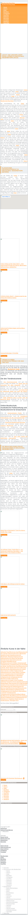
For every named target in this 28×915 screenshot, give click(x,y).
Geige (5, 10)
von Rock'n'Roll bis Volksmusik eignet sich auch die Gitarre (14, 390)
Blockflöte (6, 12)
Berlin (7, 891)
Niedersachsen (10, 900)
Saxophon (6, 21)
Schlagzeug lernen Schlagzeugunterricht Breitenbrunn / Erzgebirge (14, 698)
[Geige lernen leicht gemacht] (10, 613)
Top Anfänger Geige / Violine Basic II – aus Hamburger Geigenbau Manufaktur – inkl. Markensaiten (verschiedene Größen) (12, 551)
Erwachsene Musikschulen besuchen (15, 422)
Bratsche (22, 117)
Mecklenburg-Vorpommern (13, 899)
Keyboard (6, 16)
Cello (2, 119)
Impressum (4, 828)
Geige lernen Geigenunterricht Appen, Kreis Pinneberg (12, 679)
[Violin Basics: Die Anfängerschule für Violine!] (10, 582)
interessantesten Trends (15, 413)
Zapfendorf (4, 681)
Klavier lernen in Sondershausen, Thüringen (12, 699)
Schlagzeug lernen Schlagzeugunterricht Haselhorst (12, 690)
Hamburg (8, 896)
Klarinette (6, 18)
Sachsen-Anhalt (10, 908)
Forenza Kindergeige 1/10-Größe (9, 353)
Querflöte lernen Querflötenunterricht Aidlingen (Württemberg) (13, 688)
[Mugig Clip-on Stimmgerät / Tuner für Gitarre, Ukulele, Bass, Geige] (10, 529)
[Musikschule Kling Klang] (8, 3)
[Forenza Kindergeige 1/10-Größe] (10, 351)
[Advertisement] (14, 38)
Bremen (8, 894)
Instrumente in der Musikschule (12, 869)
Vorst (17, 700)
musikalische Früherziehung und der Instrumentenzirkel (14, 417)
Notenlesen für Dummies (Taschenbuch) (12, 778)
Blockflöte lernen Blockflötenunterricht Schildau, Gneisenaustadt (13, 662)
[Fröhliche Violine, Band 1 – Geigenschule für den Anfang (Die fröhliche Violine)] (10, 294)
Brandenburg (10, 893)
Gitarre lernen (4, 846)
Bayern (8, 889)
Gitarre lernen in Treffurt (7, 671)
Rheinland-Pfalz (10, 903)
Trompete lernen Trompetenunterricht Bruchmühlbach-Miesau (13, 693)
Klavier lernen (4, 837)
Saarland (8, 905)
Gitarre (5, 9)
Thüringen (9, 911)
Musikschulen (4, 856)
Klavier (5, 7)
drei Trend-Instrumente (10, 382)
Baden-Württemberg (12, 888)
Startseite (6, 868)
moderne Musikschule (7, 425)
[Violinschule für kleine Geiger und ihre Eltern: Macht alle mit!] (10, 326)
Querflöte (6, 15)
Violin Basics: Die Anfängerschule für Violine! (13, 584)
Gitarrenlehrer (5, 849)
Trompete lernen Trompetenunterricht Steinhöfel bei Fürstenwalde (13, 674)
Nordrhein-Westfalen (12, 902)
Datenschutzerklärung (7, 830)
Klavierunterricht (5, 838)
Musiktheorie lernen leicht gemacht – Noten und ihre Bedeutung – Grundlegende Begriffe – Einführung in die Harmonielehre (14, 742)
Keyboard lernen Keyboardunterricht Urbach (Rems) (12, 671)
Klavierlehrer (4, 840)
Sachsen (8, 907)
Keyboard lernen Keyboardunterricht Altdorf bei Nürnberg (12, 657)
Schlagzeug (6, 13)
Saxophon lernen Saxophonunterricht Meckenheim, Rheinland (11, 655)
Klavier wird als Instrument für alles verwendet (14, 384)
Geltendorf (3, 652)
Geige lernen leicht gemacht (8, 615)
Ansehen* (4, 270)
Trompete (6, 19)
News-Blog (6, 23)
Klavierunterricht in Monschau (18, 667)
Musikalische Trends (13, 369)
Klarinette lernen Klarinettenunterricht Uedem (13, 669)
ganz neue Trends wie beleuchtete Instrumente (14, 437)
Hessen (8, 897)
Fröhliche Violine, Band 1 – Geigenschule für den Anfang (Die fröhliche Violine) (14, 297)
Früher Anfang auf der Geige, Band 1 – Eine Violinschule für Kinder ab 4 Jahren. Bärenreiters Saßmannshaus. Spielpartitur (14, 265)
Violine (25, 90)
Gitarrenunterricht (6, 847)
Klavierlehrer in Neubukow (15, 675)
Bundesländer (7, 886)
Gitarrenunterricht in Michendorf (17, 653)
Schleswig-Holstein (11, 910)
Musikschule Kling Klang (8, 4)
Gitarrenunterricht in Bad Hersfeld (18, 683)
